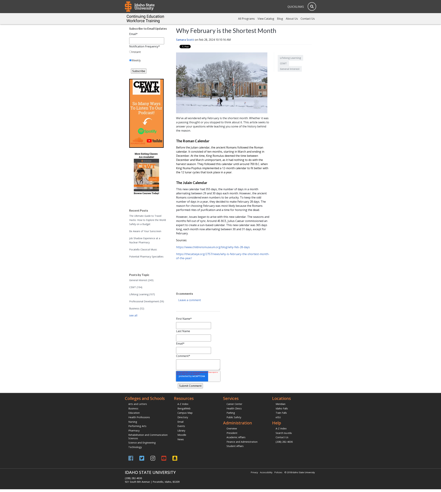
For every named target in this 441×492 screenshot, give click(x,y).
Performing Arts (137, 426)
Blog (280, 19)
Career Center (234, 404)
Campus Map (185, 412)
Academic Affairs (236, 437)
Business (136, 308)
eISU (278, 417)
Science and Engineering (142, 442)
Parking (231, 412)
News (180, 439)
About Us (292, 19)
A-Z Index (182, 404)
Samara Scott (185, 40)
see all (133, 315)
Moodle (181, 434)
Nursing (132, 421)
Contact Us (308, 19)
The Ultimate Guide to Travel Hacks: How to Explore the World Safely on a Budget (147, 220)
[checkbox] (148, 57)
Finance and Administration (242, 441)
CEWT (135, 287)
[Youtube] (163, 458)
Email (180, 421)
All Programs (246, 19)
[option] (226, 275)
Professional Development (146, 301)
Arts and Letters (137, 404)
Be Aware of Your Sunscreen (145, 231)
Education (134, 412)
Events (181, 426)
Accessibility (266, 472)
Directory (182, 417)
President (232, 433)
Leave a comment (189, 300)
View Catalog (266, 19)
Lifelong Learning (142, 294)
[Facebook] (130, 458)
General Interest (141, 280)
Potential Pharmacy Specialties (146, 256)
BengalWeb (184, 408)
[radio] (148, 52)
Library (181, 430)
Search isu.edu (284, 433)
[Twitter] (141, 458)
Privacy (254, 472)
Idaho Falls (282, 408)
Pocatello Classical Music (143, 249)
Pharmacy (134, 430)
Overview (232, 428)
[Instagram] (152, 458)
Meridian (280, 404)
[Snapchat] (174, 458)
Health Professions (139, 417)
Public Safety (234, 417)
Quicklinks (296, 7)
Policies (278, 472)
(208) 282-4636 (284, 441)
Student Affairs (235, 446)
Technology (135, 447)
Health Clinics (234, 408)
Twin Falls (281, 412)
